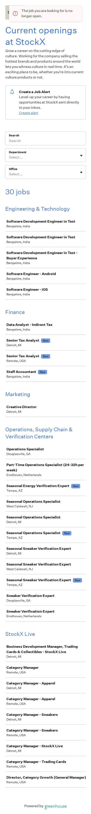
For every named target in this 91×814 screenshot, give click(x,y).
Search (14, 135)
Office (13, 169)
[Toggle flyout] (81, 155)
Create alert (28, 113)
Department (17, 152)
